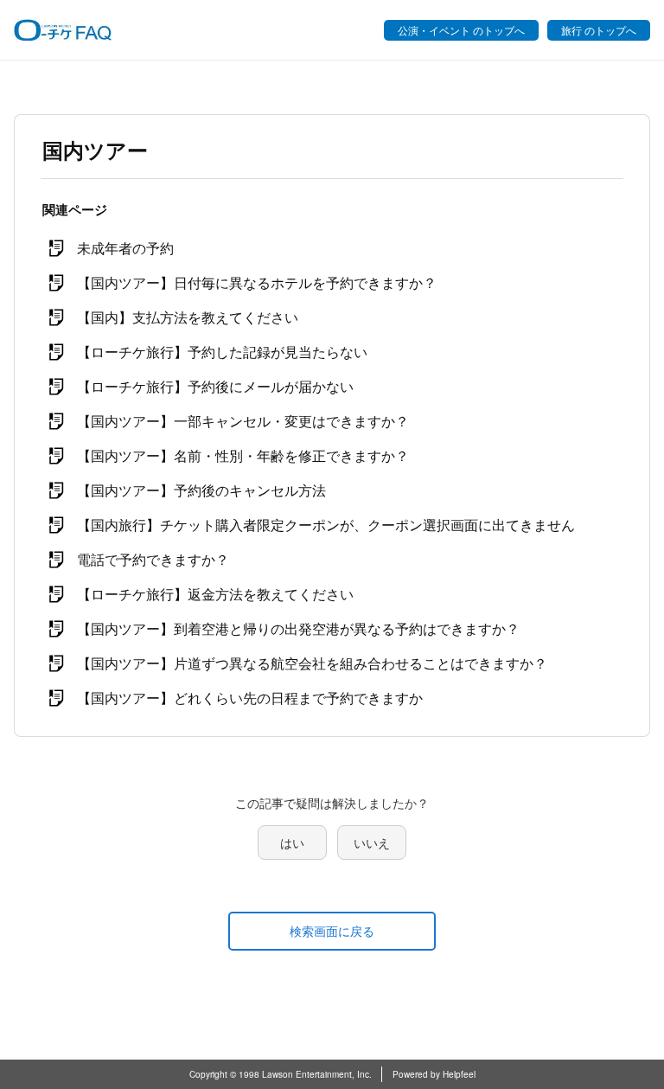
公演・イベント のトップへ (461, 29)
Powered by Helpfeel (434, 1074)
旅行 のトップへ (598, 29)
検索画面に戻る (332, 930)
